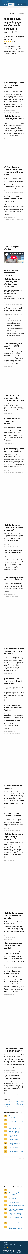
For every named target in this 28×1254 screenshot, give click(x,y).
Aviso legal (12, 1244)
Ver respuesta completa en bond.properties (13, 304)
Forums (11, 4)
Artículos (11, 13)
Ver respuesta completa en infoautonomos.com (13, 675)
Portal (4, 1247)
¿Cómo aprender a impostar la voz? (16, 1223)
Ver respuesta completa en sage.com (11, 339)
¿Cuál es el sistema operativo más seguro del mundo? (16, 1127)
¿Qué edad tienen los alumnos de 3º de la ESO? (16, 1197)
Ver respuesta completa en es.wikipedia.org (13, 1094)
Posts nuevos (5, 7)
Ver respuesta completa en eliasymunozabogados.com (9, 938)
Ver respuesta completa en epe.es (11, 546)
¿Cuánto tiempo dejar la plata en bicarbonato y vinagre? (8, 1104)
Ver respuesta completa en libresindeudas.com (13, 472)
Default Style (7, 1242)
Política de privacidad (7, 1246)
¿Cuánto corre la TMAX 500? (16, 1190)
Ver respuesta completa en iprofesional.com (13, 967)
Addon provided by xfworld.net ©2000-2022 (12, 1252)
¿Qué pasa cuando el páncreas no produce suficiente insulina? (16, 1120)
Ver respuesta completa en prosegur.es (12, 139)
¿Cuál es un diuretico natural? (16, 1124)
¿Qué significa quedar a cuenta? (14, 1136)
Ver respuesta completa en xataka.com (12, 733)
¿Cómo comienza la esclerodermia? (13, 1140)
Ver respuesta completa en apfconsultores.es (13, 57)
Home (5, 4)
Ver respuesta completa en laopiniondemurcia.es (14, 573)
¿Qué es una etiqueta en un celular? (15, 1148)
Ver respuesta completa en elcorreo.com (12, 830)
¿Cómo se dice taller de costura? (14, 1144)
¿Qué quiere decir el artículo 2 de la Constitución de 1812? (16, 1227)
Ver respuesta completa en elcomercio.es (12, 995)
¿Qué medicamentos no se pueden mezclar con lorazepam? (15, 1219)
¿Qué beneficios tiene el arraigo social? (14, 1116)
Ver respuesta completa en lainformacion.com (13, 192)
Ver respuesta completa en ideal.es (11, 596)
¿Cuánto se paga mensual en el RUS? (16, 1205)
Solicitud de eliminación (10, 56)
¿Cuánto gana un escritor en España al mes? (16, 1210)
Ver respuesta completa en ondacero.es (12, 112)
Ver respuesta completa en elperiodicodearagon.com (9, 859)
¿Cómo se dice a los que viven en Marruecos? (16, 1152)
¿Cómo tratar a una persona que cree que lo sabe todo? (19, 1104)
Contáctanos (6, 1244)
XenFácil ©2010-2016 (19, 1251)
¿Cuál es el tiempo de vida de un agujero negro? (16, 1193)
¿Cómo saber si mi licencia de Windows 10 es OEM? (16, 1201)
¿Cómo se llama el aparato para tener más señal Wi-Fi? (15, 1214)
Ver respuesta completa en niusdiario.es (12, 445)
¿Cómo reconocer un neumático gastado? (14, 1131)
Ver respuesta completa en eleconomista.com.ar (14, 1072)
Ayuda (15, 1246)
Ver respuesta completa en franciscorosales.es (13, 219)
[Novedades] (24, 4)
